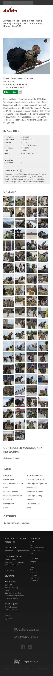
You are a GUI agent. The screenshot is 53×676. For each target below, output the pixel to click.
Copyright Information (13, 593)
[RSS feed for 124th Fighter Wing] (27, 87)
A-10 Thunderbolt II (34, 475)
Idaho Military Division (12, 496)
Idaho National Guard (35, 479)
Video (32, 564)
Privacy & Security (11, 588)
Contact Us (9, 585)
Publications (34, 578)
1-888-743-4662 (11, 559)
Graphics (33, 573)
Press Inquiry (11, 604)
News (32, 567)
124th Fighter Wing (13, 87)
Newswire (9, 576)
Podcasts (33, 575)
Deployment (8, 504)
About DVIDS (11, 582)
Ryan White (18, 84)
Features (9, 570)
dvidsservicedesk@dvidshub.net (17, 551)
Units (7, 615)
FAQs (7, 590)
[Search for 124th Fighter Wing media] (24, 87)
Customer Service (11, 598)
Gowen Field (8, 479)
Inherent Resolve (10, 492)
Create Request (11, 607)
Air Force (30, 500)
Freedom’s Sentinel (34, 492)
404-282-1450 (10, 542)
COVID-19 (7, 500)
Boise (5, 508)
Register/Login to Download (18, 523)
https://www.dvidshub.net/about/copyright (28, 182)
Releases (33, 545)
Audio (32, 570)
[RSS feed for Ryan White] (26, 84)
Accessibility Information (14, 596)
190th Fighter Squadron (36, 483)
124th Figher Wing (34, 496)
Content (34, 559)
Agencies (8, 619)
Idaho (28, 508)
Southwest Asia (33, 504)
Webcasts (34, 581)
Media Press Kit (11, 610)
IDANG (6, 487)
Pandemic (7, 475)
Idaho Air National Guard (13, 483)
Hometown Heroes (37, 548)
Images (33, 562)
